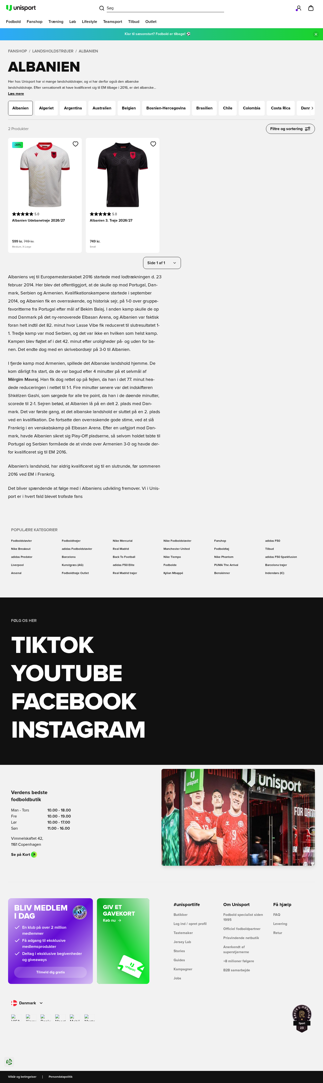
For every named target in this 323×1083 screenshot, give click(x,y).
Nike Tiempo (172, 557)
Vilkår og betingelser (22, 1076)
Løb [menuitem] (72, 22)
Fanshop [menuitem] (34, 22)
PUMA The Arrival (226, 565)
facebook (73, 702)
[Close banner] (316, 34)
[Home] (21, 8)
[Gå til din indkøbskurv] (311, 8)
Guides (179, 960)
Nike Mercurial (122, 541)
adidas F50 (272, 541)
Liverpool (17, 565)
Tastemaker (183, 933)
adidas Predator (21, 557)
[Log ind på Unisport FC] (299, 8)
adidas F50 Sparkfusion (281, 557)
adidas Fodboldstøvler (77, 549)
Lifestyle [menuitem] (89, 22)
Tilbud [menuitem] (133, 22)
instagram (78, 730)
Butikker (180, 915)
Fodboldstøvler (21, 541)
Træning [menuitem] (55, 22)
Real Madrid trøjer (125, 573)
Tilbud (269, 549)
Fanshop (17, 51)
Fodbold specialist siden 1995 (243, 917)
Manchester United (177, 549)
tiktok (52, 646)
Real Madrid (121, 549)
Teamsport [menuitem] (112, 22)
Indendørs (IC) (274, 573)
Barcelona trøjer (276, 565)
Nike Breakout (21, 549)
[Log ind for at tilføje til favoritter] (75, 144)
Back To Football (124, 557)
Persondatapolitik (60, 1076)
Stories (179, 951)
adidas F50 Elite (123, 565)
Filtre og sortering (286, 129)
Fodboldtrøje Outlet (75, 573)
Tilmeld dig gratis (50, 972)
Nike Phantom (223, 557)
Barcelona (68, 557)
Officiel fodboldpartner (241, 929)
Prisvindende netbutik (241, 938)
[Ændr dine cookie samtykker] (9, 1062)
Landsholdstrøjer (52, 51)
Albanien (88, 51)
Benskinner (222, 573)
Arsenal (16, 573)
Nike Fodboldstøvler (177, 541)
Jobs (177, 978)
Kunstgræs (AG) (72, 565)
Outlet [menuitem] (150, 22)
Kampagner (183, 969)
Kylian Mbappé (173, 573)
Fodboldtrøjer (71, 541)
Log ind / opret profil (190, 924)
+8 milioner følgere (238, 961)
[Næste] (312, 108)
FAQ (276, 915)
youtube (66, 674)
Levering (280, 924)
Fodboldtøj (221, 549)
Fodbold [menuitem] (13, 22)
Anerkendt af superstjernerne (236, 949)
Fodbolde (170, 565)
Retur (277, 933)
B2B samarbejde (236, 970)
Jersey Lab (182, 942)
